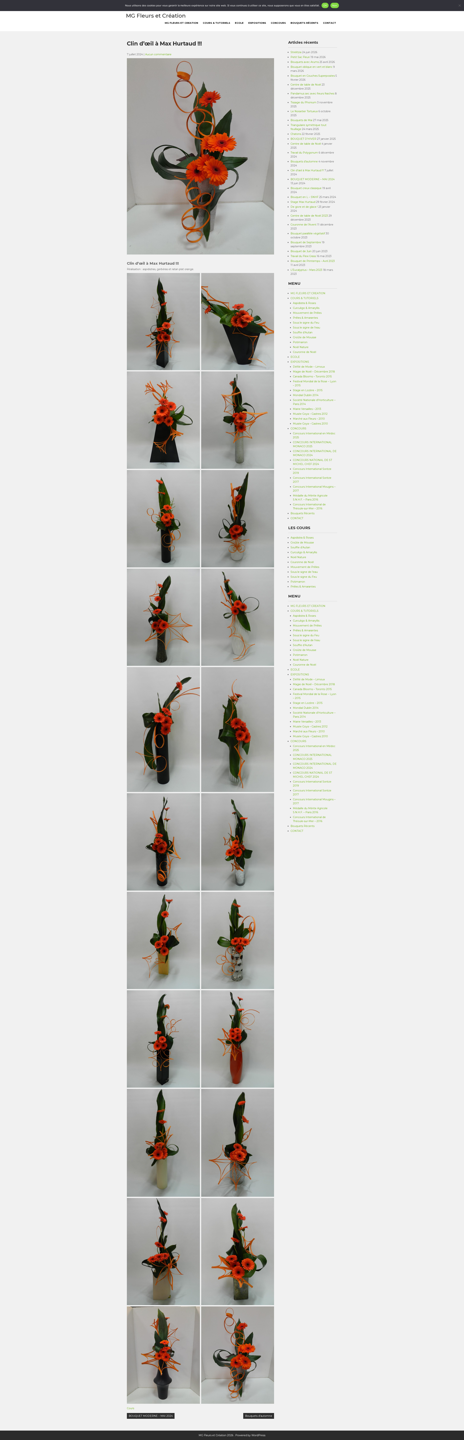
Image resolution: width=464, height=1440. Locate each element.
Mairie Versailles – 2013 (307, 409)
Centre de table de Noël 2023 (309, 215)
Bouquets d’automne (258, 1416)
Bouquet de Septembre (306, 242)
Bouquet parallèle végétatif (308, 233)
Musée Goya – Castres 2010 (310, 423)
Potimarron (300, 342)
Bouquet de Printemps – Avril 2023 (313, 261)
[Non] (459, 5)
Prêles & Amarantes (305, 317)
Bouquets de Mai (301, 120)
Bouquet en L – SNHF (304, 197)
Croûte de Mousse (304, 337)
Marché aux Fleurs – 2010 (309, 418)
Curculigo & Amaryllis (306, 308)
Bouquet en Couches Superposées (313, 75)
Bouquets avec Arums (305, 62)
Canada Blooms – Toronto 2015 (312, 376)
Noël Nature (300, 347)
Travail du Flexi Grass (303, 256)
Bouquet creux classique (306, 188)
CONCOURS (278, 22)
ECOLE (239, 22)
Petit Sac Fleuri (300, 57)
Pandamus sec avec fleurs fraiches (312, 93)
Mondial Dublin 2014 (305, 395)
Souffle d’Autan (302, 332)
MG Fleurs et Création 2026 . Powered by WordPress (232, 1435)
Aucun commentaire (158, 54)
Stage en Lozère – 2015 (307, 390)
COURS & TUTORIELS (216, 22)
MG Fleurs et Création (156, 15)
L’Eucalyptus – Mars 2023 (306, 270)
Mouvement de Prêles (307, 313)
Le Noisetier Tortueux (304, 111)
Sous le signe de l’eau (306, 327)
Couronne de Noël (304, 352)
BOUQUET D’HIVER (303, 138)
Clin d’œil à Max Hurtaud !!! (307, 170)
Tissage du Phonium (303, 102)
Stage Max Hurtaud (303, 202)
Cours (130, 1408)
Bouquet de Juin (301, 251)
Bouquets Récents (304, 22)
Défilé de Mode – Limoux (309, 366)
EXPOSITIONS (257, 22)
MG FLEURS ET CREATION (181, 22)
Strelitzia (296, 52)
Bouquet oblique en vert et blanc (311, 67)
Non (334, 5)
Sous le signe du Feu (306, 322)
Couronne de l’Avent (303, 224)
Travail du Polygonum (304, 152)
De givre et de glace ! (304, 206)
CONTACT (329, 22)
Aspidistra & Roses (304, 303)
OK (325, 5)
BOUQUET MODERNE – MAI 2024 (151, 1416)
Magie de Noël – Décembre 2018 (314, 371)
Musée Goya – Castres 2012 (310, 413)
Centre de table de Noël (306, 84)
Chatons (296, 134)
